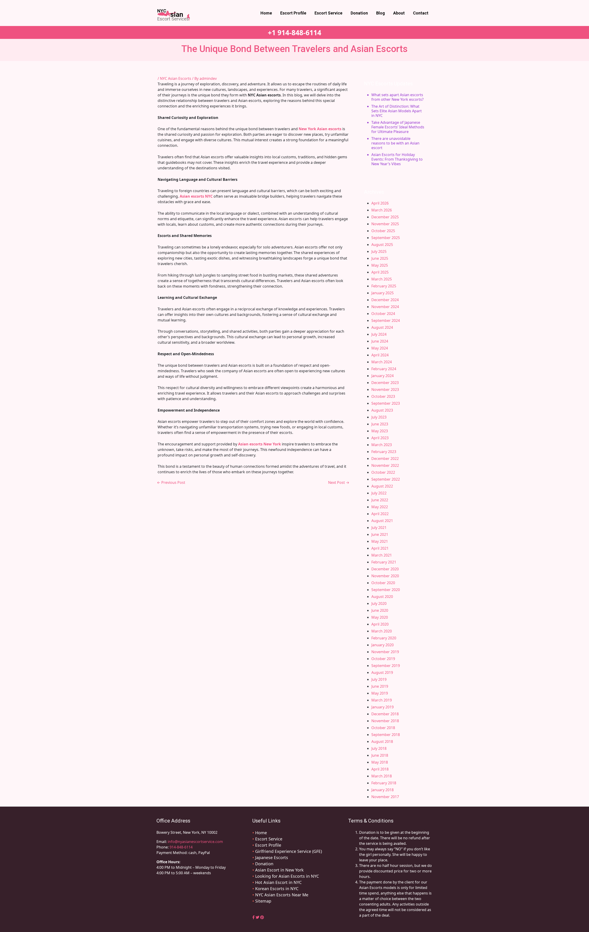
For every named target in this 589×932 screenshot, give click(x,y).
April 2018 (380, 769)
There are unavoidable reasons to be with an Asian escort (395, 143)
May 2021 (379, 541)
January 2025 (382, 292)
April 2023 (380, 437)
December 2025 (385, 216)
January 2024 (382, 375)
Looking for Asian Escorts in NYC (287, 876)
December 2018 (385, 713)
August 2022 (382, 486)
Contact (420, 13)
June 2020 (379, 610)
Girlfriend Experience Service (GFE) (288, 851)
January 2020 (382, 644)
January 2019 (382, 707)
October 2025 (383, 230)
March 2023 (381, 444)
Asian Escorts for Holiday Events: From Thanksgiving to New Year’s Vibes (397, 159)
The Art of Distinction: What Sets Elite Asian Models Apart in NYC (396, 111)
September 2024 (385, 320)
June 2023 (379, 424)
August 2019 (382, 672)
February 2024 (383, 368)
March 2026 (381, 210)
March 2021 (381, 555)
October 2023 (383, 396)
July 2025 (379, 251)
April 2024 (380, 355)
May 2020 (379, 617)
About (399, 13)
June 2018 (379, 755)
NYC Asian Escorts (175, 78)
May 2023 (379, 430)
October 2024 (383, 313)
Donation (359, 13)
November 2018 (385, 720)
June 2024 (379, 341)
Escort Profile (293, 13)
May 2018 (379, 762)
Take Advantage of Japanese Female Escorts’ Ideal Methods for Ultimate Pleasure (397, 127)
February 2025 (383, 286)
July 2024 (379, 334)
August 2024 (382, 327)
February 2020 (383, 638)
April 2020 (380, 624)
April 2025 (380, 272)
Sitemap (263, 901)
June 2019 (379, 686)
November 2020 (385, 575)
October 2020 (383, 582)
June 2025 (379, 258)
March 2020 (381, 631)
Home (266, 13)
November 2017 (385, 796)
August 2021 (382, 520)
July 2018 (379, 748)
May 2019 (379, 693)
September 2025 (385, 237)
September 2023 (385, 403)
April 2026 (380, 203)
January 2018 (382, 789)
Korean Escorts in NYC (276, 888)
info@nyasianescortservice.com (195, 841)
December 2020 (385, 568)
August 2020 (382, 596)
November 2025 (385, 223)
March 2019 (381, 700)
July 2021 (379, 527)
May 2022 (379, 506)
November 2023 (385, 389)
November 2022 (385, 465)
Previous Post (171, 482)
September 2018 (385, 734)
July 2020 (379, 603)
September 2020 (385, 589)
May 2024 (379, 348)
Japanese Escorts (271, 857)
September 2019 (385, 665)
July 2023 (379, 417)
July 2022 (379, 493)
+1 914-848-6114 (294, 32)
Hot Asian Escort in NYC (278, 882)
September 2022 (385, 479)
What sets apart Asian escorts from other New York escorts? (397, 97)
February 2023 (383, 451)
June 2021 (379, 534)
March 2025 (381, 279)
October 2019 (383, 658)
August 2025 (382, 244)
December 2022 (385, 458)
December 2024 (385, 299)
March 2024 (381, 361)
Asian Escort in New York (279, 870)
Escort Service (328, 13)
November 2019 (385, 651)
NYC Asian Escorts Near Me (281, 894)
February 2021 (383, 562)
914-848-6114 (181, 847)
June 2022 (379, 499)
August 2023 (382, 410)
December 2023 (385, 382)
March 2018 (381, 776)
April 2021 (380, 548)
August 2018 (382, 741)
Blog (380, 13)
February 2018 (383, 782)
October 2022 (383, 472)
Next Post (338, 482)
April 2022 (380, 513)
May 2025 (379, 265)
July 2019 (379, 679)
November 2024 (385, 306)
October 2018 (383, 727)
